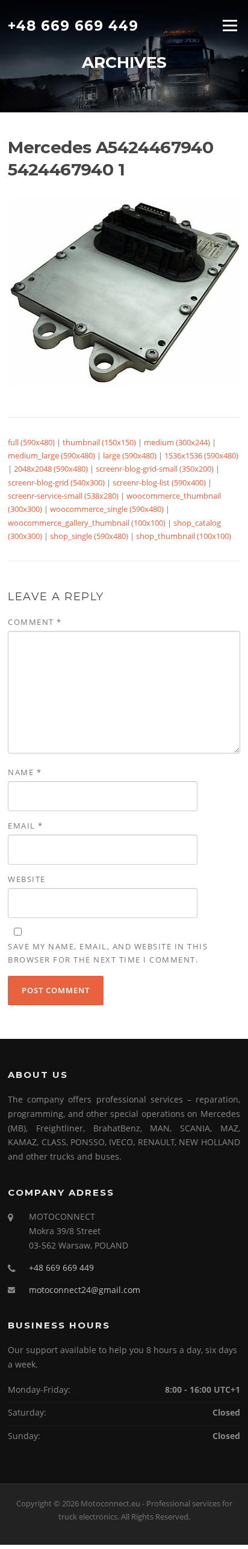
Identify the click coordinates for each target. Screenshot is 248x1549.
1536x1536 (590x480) (201, 455)
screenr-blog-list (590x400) (159, 482)
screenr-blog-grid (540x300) (56, 482)
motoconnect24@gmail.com (84, 1289)
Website (27, 879)
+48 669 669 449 (73, 25)
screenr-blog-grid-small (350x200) (155, 468)
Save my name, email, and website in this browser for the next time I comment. (108, 953)
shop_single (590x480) (89, 536)
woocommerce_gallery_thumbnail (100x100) (87, 522)
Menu (229, 25)
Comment (35, 621)
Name (25, 772)
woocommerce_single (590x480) (107, 509)
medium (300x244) (177, 442)
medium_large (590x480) (51, 455)
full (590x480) (31, 442)
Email (25, 825)
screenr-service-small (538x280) (63, 495)
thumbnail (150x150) (99, 442)
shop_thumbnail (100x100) (183, 536)
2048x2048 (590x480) (51, 468)
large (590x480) (130, 455)
